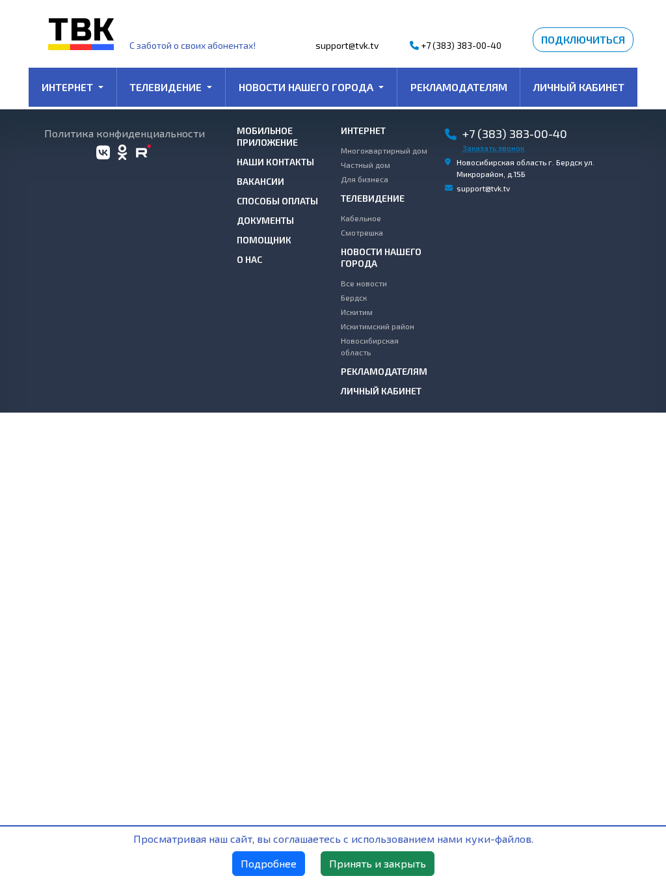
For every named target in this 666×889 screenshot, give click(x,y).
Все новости (364, 283)
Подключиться (583, 39)
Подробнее (269, 863)
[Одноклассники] (122, 152)
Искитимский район (377, 326)
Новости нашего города (307, 87)
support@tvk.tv (347, 45)
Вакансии (260, 181)
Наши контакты (275, 161)
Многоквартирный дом (384, 150)
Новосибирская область (370, 346)
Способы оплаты (277, 200)
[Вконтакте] (103, 152)
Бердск (354, 297)
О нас (249, 259)
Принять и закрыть (377, 863)
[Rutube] (144, 152)
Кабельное (361, 218)
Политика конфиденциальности (124, 133)
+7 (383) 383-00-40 (460, 45)
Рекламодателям (458, 87)
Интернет (69, 87)
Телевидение (166, 87)
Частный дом (365, 164)
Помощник (264, 239)
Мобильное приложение (267, 136)
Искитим (357, 311)
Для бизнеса (364, 179)
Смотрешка (362, 232)
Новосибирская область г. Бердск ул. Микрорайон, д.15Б (525, 167)
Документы (265, 220)
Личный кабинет (578, 87)
